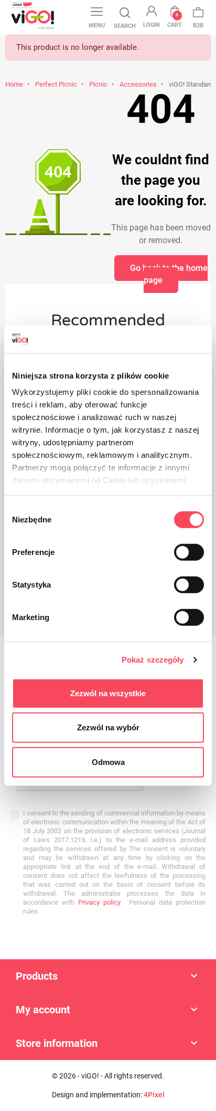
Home (14, 84)
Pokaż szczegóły (153, 659)
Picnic (98, 84)
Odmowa (108, 761)
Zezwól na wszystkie (108, 692)
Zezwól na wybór (108, 727)
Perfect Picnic (56, 84)
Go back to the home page (169, 274)
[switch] (189, 551)
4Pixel (154, 1095)
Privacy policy (97, 902)
